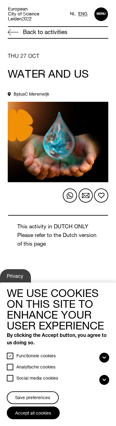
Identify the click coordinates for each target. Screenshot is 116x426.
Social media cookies (37, 379)
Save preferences (32, 398)
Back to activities (44, 33)
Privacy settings (16, 278)
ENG (83, 14)
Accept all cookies (33, 413)
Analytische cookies (35, 367)
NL (72, 14)
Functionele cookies (36, 356)
